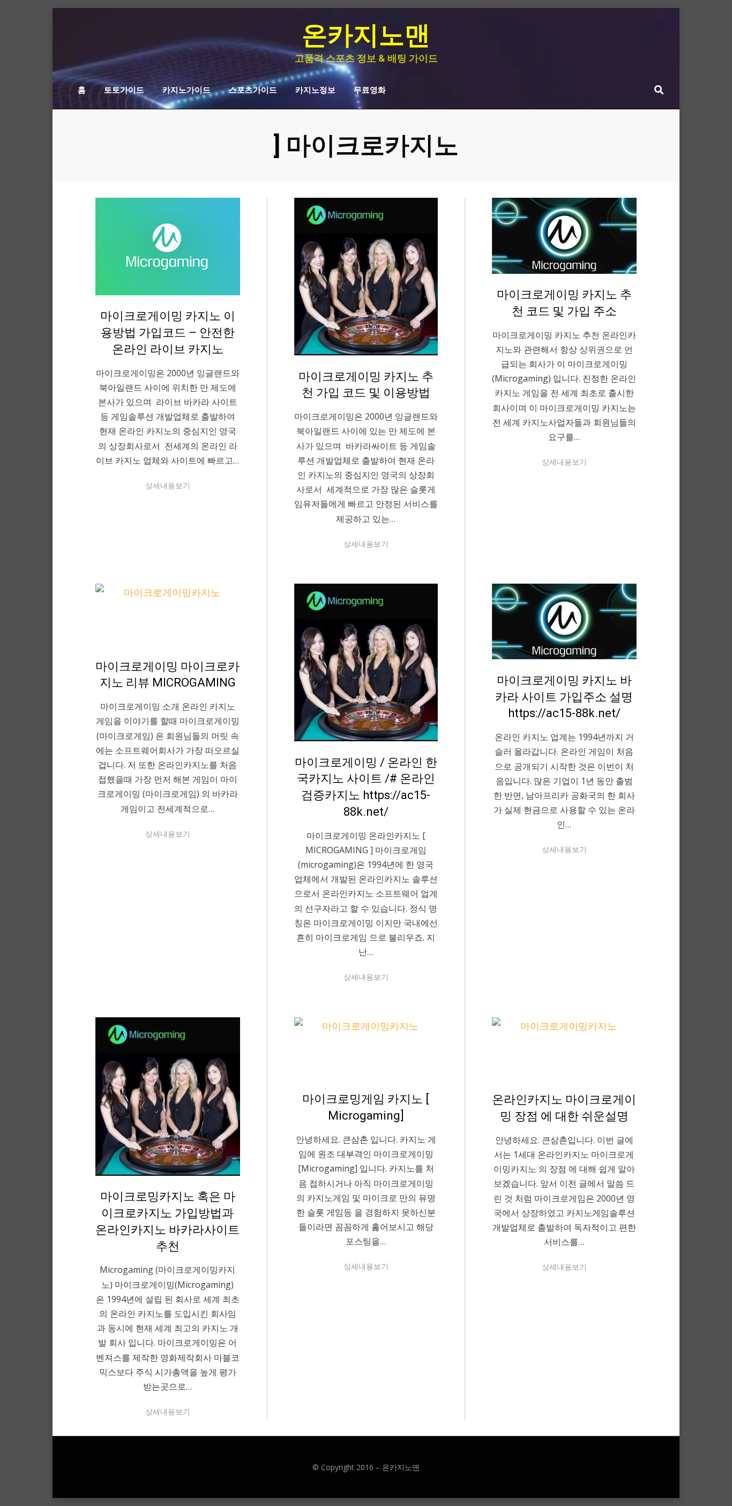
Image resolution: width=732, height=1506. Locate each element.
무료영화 (370, 89)
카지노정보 (315, 89)
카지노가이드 (186, 89)
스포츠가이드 (253, 89)
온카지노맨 (366, 35)
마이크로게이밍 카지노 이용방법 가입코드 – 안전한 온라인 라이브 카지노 (167, 332)
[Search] (656, 89)
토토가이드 (124, 89)
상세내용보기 (167, 485)
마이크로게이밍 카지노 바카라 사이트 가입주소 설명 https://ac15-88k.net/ (564, 697)
